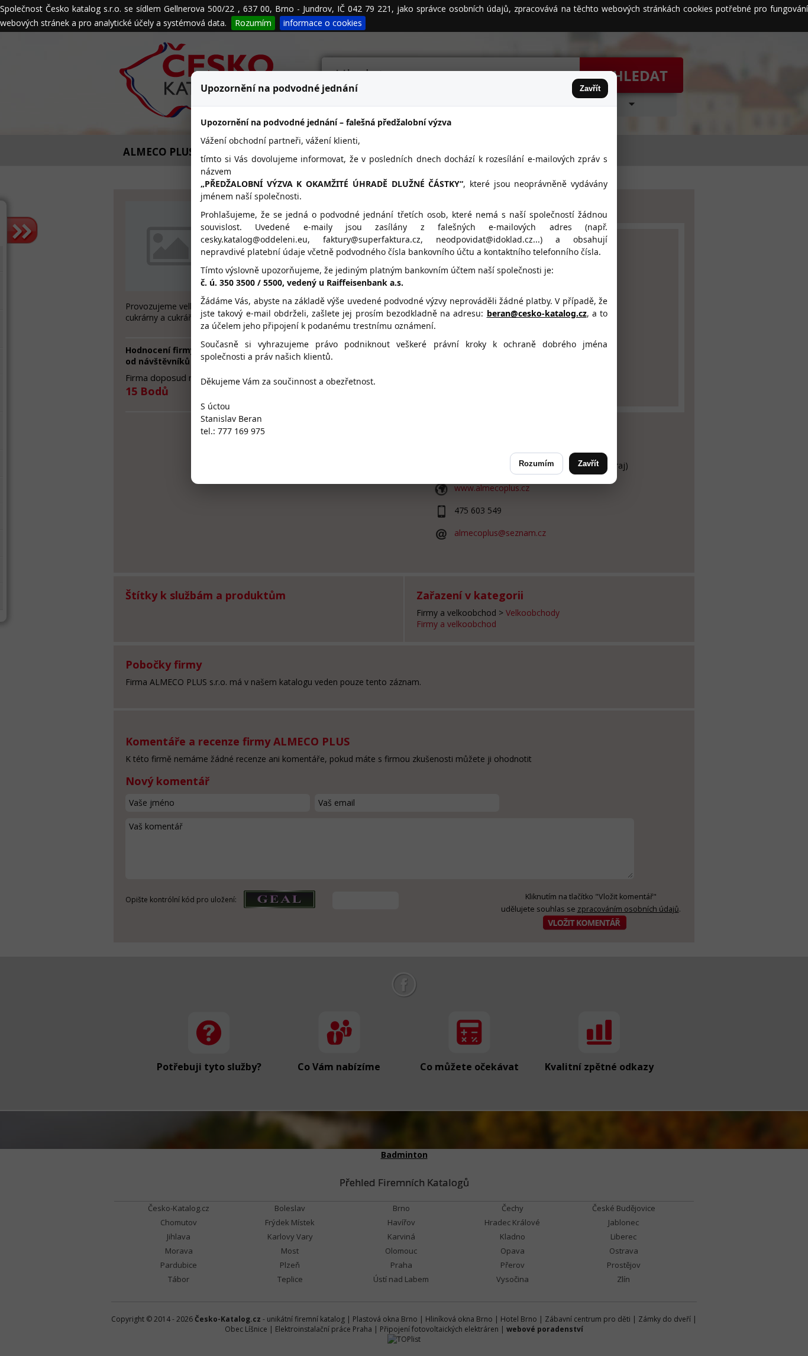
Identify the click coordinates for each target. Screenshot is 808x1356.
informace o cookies (322, 22)
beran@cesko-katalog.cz (537, 313)
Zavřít (590, 88)
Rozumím (253, 22)
